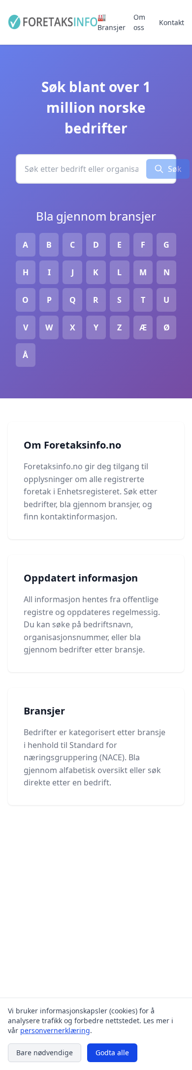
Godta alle (112, 1052)
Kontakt (171, 22)
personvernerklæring (55, 1030)
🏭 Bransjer (111, 22)
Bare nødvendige (44, 1052)
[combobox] (81, 169)
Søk (175, 168)
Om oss (139, 22)
